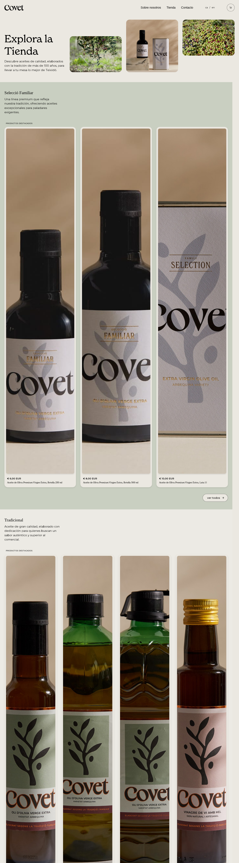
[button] (231, 7)
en (213, 7)
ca (206, 7)
